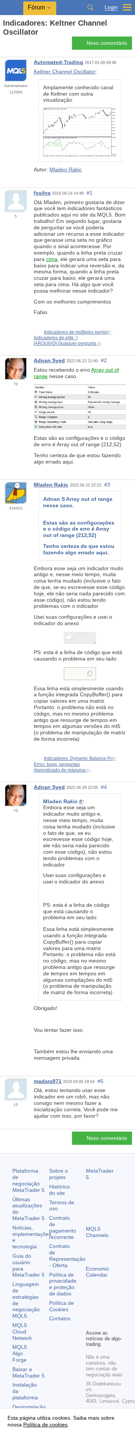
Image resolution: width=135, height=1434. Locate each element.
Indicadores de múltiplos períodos (78, 332)
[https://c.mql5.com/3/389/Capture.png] (80, 638)
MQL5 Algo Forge (19, 1353)
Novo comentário (107, 43)
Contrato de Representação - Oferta (67, 1255)
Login (111, 7)
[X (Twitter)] (114, 1310)
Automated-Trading (58, 62)
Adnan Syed (49, 360)
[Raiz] (5, 45)
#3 (107, 485)
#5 (101, 1081)
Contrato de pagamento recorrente (62, 1227)
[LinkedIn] (102, 1322)
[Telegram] (102, 1310)
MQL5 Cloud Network (22, 1331)
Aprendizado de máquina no (63, 770)
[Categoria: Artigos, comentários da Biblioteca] (14, 45)
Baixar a (28, 1372)
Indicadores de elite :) (56, 337)
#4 (104, 787)
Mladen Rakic (66, 169)
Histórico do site (59, 1190)
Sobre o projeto (58, 1174)
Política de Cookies (61, 1306)
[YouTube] (90, 1322)
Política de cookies (45, 1425)
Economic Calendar (97, 1272)
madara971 (48, 1081)
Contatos (59, 1318)
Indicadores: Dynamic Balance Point (81, 758)
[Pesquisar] (90, 7)
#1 (90, 193)
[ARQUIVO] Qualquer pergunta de (68, 343)
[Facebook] (90, 1310)
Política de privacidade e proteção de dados (62, 1284)
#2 (104, 360)
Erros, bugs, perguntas (57, 764)
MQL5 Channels (97, 1232)
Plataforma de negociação (28, 1180)
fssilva (42, 193)
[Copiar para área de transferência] (90, 674)
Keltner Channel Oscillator (65, 72)
